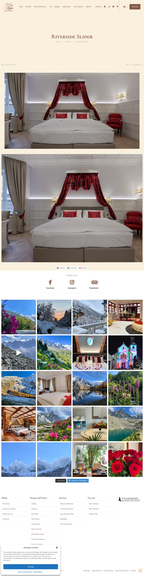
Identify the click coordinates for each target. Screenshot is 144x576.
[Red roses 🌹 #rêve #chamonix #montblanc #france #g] (125, 459)
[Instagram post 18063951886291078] (90, 424)
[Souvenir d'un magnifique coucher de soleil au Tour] (18, 388)
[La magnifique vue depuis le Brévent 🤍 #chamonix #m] (18, 352)
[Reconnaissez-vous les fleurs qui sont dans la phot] (125, 388)
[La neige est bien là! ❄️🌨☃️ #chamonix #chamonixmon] (90, 317)
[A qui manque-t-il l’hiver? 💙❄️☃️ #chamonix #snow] (18, 459)
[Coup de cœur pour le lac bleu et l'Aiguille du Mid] (125, 424)
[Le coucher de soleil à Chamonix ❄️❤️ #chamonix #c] (54, 317)
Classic (33, 504)
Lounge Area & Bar (67, 514)
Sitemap (87, 570)
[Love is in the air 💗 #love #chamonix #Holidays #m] (90, 352)
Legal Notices (37, 572)
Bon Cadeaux (94, 504)
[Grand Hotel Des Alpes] (9, 7)
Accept (31, 567)
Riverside (34, 514)
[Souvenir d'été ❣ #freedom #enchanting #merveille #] (54, 424)
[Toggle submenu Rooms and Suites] (46, 11)
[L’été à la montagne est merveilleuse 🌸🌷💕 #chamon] (18, 317)
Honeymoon (35, 524)
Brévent (34, 509)
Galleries (68, 42)
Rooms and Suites (9, 509)
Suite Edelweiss (37, 544)
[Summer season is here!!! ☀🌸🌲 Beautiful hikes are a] (54, 352)
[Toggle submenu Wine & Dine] (71, 11)
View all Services (66, 524)
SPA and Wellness (66, 504)
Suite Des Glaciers (37, 539)
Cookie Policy (108, 570)
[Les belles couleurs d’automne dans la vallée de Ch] (90, 388)
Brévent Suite (36, 529)
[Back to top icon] (140, 570)
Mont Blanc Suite (37, 534)
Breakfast (63, 519)
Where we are (8, 514)
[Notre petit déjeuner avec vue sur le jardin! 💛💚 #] (90, 459)
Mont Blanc (35, 519)
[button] (57, 547)
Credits (133, 570)
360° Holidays (94, 509)
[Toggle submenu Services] (92, 11)
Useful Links (93, 514)
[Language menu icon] (125, 7)
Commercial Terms (122, 570)
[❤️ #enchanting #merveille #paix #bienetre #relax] (54, 388)
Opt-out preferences (25, 572)
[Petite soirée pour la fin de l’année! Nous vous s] (125, 317)
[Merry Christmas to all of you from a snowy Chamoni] (125, 352)
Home (58, 42)
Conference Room (66, 509)
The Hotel (6, 504)
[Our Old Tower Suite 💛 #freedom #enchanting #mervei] (18, 424)
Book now (135, 7)
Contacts (6, 519)
